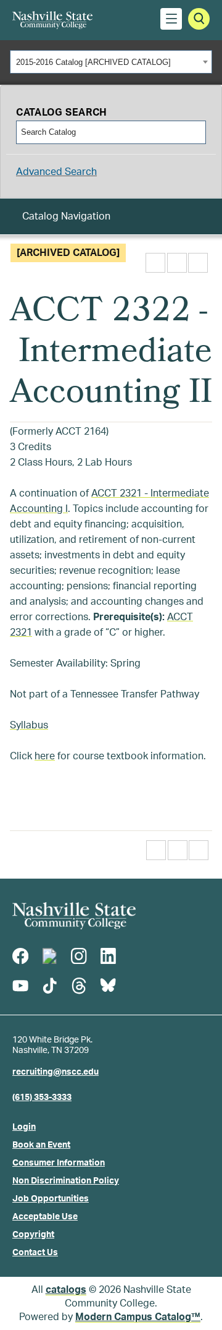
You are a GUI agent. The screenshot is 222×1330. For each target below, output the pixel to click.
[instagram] (79, 956)
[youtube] (20, 986)
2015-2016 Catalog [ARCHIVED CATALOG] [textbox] (93, 62)
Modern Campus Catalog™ (137, 1317)
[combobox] (111, 62)
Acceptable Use (45, 1217)
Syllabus (29, 725)
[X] (49, 956)
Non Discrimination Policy (65, 1181)
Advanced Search (56, 172)
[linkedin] (108, 956)
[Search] (195, 132)
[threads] (79, 986)
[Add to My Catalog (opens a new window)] (155, 263)
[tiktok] (49, 986)
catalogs (66, 1290)
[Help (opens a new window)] (198, 263)
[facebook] (20, 956)
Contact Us (35, 1252)
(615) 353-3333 (42, 1097)
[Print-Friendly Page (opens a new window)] (177, 263)
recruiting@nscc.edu (55, 1072)
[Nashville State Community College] (52, 20)
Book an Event (41, 1145)
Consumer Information (58, 1163)
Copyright (33, 1234)
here (45, 756)
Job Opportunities (50, 1199)
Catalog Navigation (66, 216)
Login (24, 1127)
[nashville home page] (74, 915)
